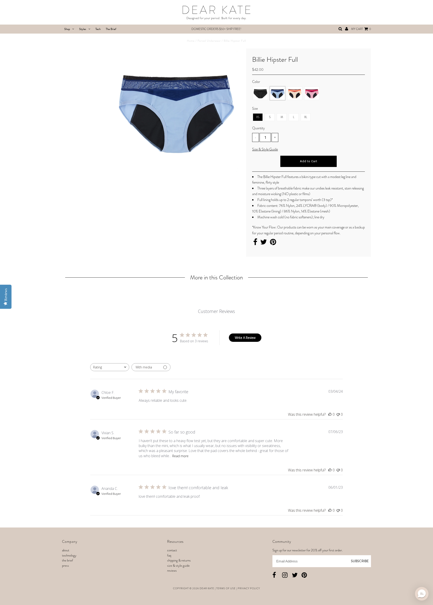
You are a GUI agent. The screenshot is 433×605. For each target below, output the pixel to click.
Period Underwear (209, 41)
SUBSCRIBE (360, 561)
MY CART (361, 29)
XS (257, 117)
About (65, 550)
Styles (82, 29)
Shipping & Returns (179, 560)
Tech (98, 29)
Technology (69, 555)
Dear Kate (207, 588)
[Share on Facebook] (255, 243)
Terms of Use (226, 588)
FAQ (169, 555)
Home (191, 41)
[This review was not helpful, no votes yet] (338, 414)
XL (305, 117)
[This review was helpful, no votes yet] (330, 414)
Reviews (172, 570)
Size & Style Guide (265, 149)
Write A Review (245, 338)
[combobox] (109, 367)
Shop (67, 29)
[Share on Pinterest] (273, 243)
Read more (180, 456)
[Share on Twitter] (263, 243)
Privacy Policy (249, 588)
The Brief (111, 29)
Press (65, 565)
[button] (421, 593)
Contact (172, 550)
